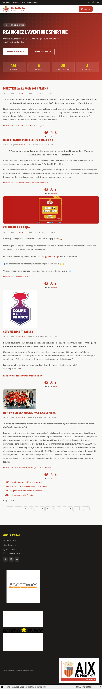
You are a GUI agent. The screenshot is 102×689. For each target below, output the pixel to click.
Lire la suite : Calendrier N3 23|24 (18, 276)
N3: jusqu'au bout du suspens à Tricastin (24, 490)
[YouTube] (98, 2)
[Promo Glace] (51, 631)
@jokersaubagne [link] (52, 256)
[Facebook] (89, 2)
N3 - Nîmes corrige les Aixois (19, 495)
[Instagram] (93, 2)
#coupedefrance (20, 375)
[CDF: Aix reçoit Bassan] (51, 309)
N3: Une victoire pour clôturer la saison (24, 482)
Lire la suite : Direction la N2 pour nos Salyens (23, 125)
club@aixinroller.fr (31, 2)
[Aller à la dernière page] (86, 508)
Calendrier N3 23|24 (16, 227)
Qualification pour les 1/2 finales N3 (28, 140)
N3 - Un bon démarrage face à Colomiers (29, 412)
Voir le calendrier (42, 51)
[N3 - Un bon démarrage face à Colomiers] (51, 399)
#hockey (7, 375)
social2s (54, 136)
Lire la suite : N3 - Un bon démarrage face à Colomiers (27, 467)
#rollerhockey (35, 375)
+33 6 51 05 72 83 (13, 550)
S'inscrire (85, 9)
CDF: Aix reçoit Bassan (18, 331)
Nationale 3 (22, 93)
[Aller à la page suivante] (77, 508)
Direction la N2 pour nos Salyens (25, 88)
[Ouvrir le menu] (96, 9)
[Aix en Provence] (79, 670)
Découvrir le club (15, 51)
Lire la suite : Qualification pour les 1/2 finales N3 (25, 182)
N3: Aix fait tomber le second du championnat (27, 486)
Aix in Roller (18, 9)
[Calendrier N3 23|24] (51, 210)
